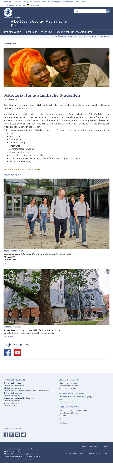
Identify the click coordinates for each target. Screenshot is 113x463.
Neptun (18, 2)
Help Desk (63, 423)
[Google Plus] (11, 435)
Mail (60, 418)
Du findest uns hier (13, 326)
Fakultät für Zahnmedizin (14, 386)
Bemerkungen (54, 2)
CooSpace (27, 2)
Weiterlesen (9, 263)
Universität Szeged (35, 22)
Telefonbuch (80, 2)
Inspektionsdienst (66, 402)
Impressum (104, 446)
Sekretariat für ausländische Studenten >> (23, 169)
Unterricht (31, 32)
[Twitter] (23, 435)
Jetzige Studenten (87, 37)
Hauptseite (8, 2)
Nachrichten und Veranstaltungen (74, 32)
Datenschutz (93, 446)
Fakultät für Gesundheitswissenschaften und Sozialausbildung (29, 391)
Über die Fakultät (12, 32)
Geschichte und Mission (68, 386)
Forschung (46, 32)
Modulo (37, 2)
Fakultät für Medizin (12, 396)
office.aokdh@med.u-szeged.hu (22, 459)
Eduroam (62, 415)
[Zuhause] (12, 12)
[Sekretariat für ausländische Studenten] (56, 67)
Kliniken (62, 399)
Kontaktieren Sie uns (67, 388)
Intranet (62, 420)
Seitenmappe (67, 2)
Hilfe (44, 2)
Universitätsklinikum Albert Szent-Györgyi (75, 397)
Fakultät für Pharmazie (13, 388)
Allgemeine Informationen (69, 383)
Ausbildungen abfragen (68, 413)
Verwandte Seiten (11, 43)
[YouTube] (17, 352)
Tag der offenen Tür (14, 250)
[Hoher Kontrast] (28, 5)
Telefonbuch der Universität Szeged (73, 410)
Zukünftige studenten (65, 37)
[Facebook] (7, 352)
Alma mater (103, 37)
